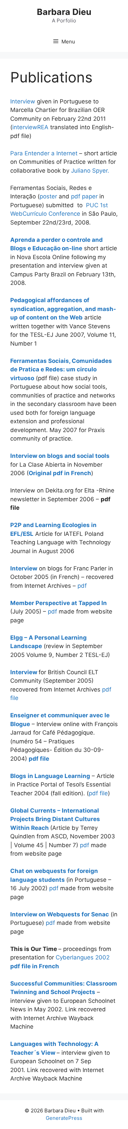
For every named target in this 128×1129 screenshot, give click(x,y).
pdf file (98, 793)
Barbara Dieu (64, 12)
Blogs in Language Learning (50, 776)
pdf (82, 585)
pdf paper (84, 196)
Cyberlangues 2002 (83, 957)
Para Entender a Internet (43, 153)
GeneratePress (64, 1118)
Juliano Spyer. (90, 170)
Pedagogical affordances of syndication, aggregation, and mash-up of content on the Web (63, 309)
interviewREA (30, 127)
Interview (22, 101)
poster (48, 196)
